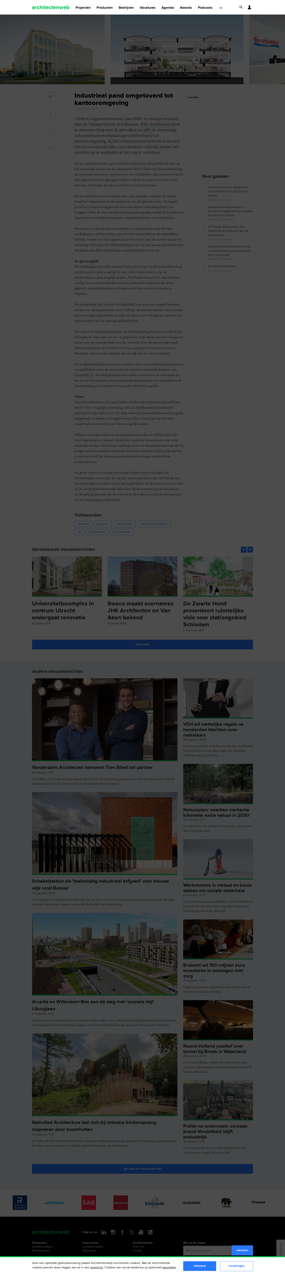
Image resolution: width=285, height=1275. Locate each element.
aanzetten (169, 1267)
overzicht (96, 1267)
